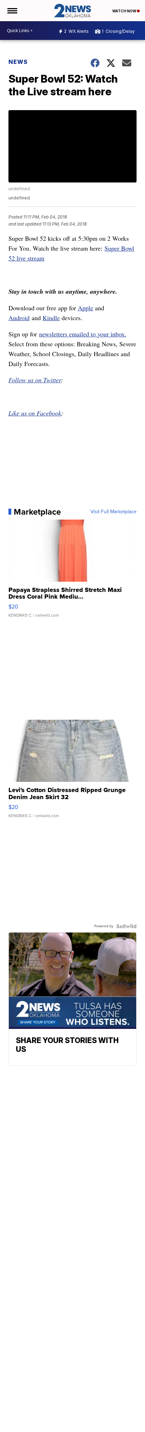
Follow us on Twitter (34, 380)
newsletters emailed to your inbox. (82, 334)
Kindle (51, 317)
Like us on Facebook (34, 413)
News (18, 61)
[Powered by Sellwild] (126, 926)
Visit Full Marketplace (113, 511)
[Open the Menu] (11, 10)
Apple (85, 308)
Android (19, 317)
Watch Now (124, 11)
